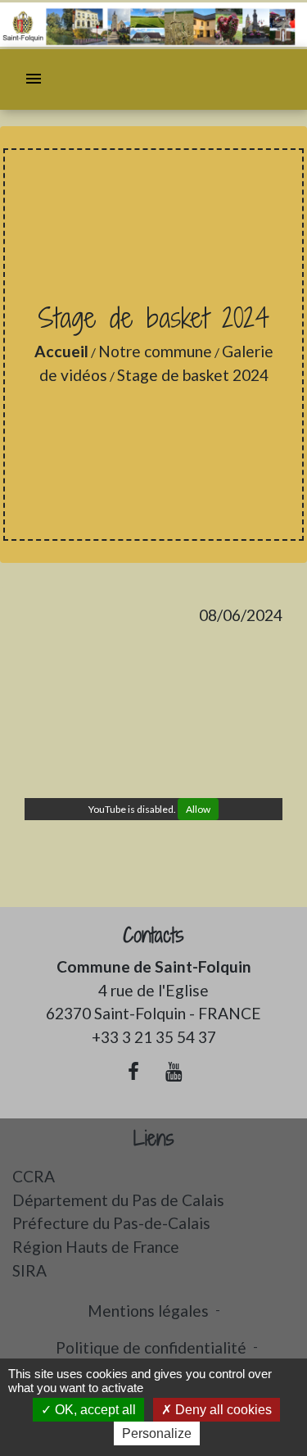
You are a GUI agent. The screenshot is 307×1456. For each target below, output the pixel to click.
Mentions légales (148, 1310)
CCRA (33, 1176)
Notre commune (155, 351)
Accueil (61, 351)
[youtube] (174, 1071)
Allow (198, 809)
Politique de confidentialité (151, 1347)
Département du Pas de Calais (118, 1200)
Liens (153, 1138)
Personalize (157, 1433)
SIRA (29, 1270)
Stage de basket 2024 (193, 374)
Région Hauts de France (95, 1246)
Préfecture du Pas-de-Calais (111, 1222)
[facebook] (133, 1071)
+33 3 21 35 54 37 (154, 1036)
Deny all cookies (222, 1410)
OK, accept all (94, 1410)
